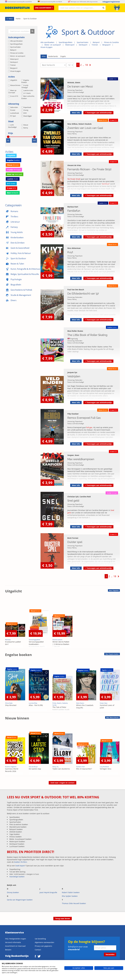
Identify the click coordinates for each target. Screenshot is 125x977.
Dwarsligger (27, 116)
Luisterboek (14, 113)
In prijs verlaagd (24, 86)
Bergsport (106, 45)
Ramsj (25, 128)
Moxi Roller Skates (75, 331)
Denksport (83, 45)
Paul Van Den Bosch (75, 289)
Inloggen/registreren (111, 1)
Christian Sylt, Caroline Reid (79, 496)
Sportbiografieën (65, 42)
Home (18, 18)
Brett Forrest (72, 538)
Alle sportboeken (47, 42)
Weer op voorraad (12, 91)
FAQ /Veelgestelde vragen (15, 939)
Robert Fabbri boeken (71, 892)
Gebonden (14, 107)
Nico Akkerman (74, 248)
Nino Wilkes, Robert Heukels (79, 124)
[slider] (8, 137)
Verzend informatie (13, 942)
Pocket (12, 110)
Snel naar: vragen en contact (62, 783)
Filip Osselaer (73, 414)
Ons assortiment (43, 8)
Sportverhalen (82, 42)
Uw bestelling (40, 939)
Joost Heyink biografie (48, 892)
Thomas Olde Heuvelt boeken (74, 903)
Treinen (95, 45)
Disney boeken (13, 892)
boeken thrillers (20, 862)
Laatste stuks (28, 90)
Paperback (27, 107)
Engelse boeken (25, 81)
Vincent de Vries (74, 165)
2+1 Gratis (27, 93)
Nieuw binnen (15, 85)
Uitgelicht (13, 80)
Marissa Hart (72, 207)
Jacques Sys (72, 372)
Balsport (96, 42)
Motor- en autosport (52, 45)
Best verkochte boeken (27, 97)
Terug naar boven (62, 918)
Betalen (8, 950)
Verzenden (110, 954)
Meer (114, 590)
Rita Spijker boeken (70, 896)
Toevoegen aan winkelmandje (98, 112)
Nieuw (25, 125)
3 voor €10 (14, 96)
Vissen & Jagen (46, 47)
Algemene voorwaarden (44, 942)
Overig (25, 110)
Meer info (76, 112)
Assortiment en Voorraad (15, 946)
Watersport (69, 45)
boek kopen (20, 865)
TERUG (10, 19)
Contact (38, 950)
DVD (25, 113)
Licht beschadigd (12, 126)
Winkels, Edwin (73, 82)
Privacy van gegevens (43, 946)
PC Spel (13, 116)
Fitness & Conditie (111, 42)
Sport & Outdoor (30, 18)
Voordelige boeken (17, 876)
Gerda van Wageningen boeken (20, 900)
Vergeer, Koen (73, 455)
